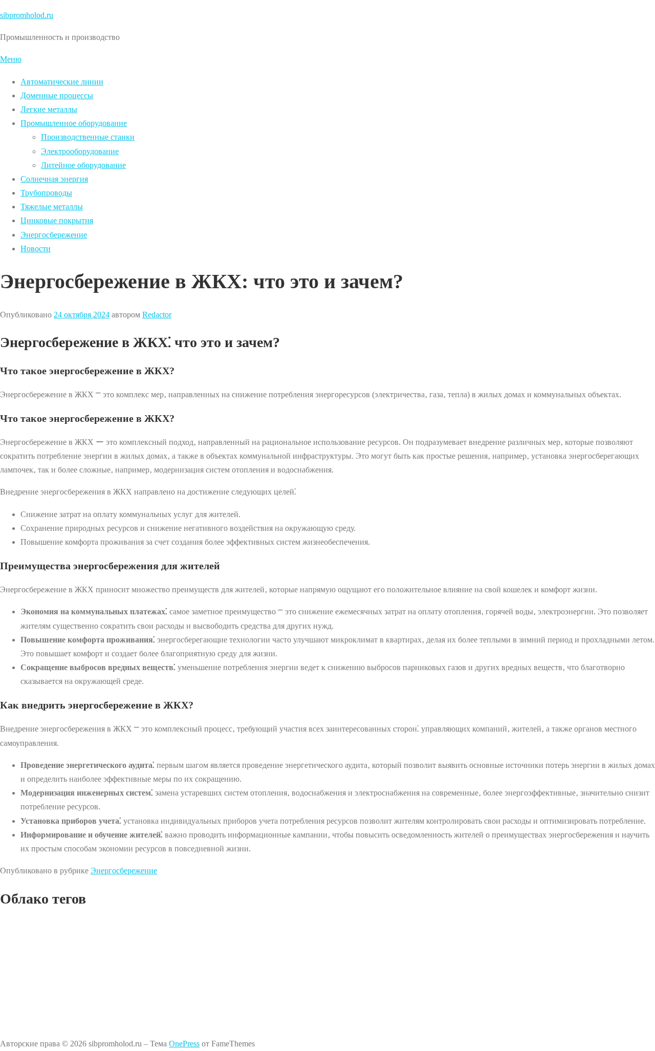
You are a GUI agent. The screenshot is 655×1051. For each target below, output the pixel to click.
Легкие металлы (48, 109)
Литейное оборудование (83, 165)
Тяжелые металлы (51, 206)
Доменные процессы (56, 95)
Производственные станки (88, 137)
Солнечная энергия (54, 179)
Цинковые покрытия (56, 220)
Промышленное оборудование (73, 123)
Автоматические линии (61, 81)
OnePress (184, 1043)
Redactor (156, 314)
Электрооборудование (80, 151)
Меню (10, 59)
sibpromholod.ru (26, 15)
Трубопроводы (46, 192)
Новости (35, 248)
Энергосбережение (53, 234)
